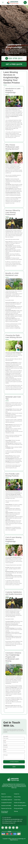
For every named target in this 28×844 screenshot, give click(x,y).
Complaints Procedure (6, 802)
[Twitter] (6, 827)
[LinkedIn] (13, 827)
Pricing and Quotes (18, 808)
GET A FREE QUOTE (14, 64)
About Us (3, 793)
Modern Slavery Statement (20, 805)
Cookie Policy (17, 799)
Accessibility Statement (6, 799)
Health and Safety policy (19, 802)
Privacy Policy (17, 796)
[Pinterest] (17, 827)
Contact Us (16, 793)
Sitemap (16, 811)
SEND (14, 766)
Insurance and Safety (6, 805)
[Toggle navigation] (2, 2)
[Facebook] (2, 827)
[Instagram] (9, 827)
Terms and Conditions (6, 796)
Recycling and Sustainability (4, 812)
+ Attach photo (14, 761)
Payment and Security (6, 808)
